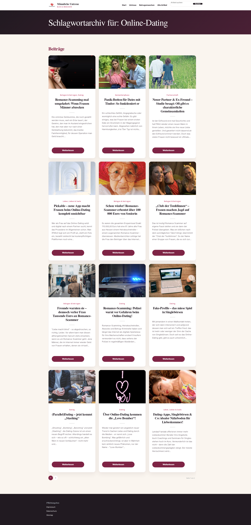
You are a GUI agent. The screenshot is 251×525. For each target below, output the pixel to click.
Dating (81, 95)
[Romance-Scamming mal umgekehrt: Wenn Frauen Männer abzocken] (72, 72)
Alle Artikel (162, 5)
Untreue (132, 5)
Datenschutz (51, 511)
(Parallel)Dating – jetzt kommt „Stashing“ (72, 416)
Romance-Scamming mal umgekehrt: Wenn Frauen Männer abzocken (72, 103)
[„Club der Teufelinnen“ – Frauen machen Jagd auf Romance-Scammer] (172, 178)
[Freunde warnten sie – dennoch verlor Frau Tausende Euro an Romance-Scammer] (72, 280)
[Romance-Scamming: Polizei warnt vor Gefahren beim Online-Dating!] (122, 280)
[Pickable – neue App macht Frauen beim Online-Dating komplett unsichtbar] (72, 178)
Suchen (198, 4)
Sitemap (49, 515)
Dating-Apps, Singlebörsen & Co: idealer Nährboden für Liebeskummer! (172, 418)
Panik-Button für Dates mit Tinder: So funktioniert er (122, 101)
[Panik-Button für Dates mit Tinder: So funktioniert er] (122, 72)
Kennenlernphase (122, 95)
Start (124, 5)
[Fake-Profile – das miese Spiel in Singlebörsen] (172, 280)
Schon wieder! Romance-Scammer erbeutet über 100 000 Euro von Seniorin (122, 209)
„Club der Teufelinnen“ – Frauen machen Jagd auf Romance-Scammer (172, 209)
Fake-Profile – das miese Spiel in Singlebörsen (172, 310)
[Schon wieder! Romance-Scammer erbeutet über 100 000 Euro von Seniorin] (122, 178)
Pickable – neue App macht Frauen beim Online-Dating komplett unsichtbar (72, 209)
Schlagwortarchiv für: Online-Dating (108, 22)
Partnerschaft (172, 95)
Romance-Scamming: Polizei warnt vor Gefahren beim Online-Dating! (122, 312)
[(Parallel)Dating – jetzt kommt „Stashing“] (72, 386)
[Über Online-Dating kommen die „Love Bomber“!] (122, 386)
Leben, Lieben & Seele (72, 201)
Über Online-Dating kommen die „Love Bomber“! (122, 416)
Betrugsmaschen (147, 5)
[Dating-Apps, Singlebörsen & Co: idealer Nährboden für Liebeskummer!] (172, 386)
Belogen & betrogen (68, 95)
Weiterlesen (68, 150)
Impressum (50, 507)
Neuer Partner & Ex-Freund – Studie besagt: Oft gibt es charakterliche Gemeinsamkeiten (173, 105)
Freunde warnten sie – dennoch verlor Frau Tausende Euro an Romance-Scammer (72, 314)
